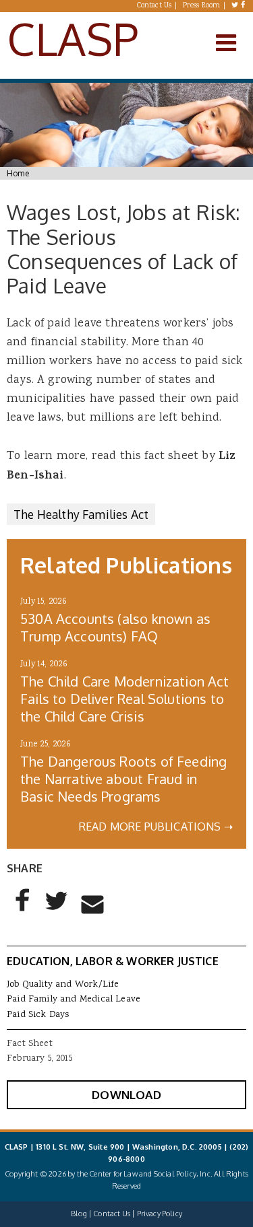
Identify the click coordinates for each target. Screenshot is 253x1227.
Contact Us (154, 6)
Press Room (202, 6)
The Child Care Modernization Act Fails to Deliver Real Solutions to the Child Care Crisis (124, 698)
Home (18, 173)
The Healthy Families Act (80, 514)
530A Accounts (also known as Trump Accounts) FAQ (115, 627)
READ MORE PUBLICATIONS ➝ (156, 826)
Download (126, 1095)
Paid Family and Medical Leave (73, 999)
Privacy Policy (159, 1213)
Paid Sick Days (38, 1015)
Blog (79, 1213)
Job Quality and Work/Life (63, 984)
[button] (23, 911)
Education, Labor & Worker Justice (113, 961)
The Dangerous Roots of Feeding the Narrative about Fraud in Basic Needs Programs (123, 778)
